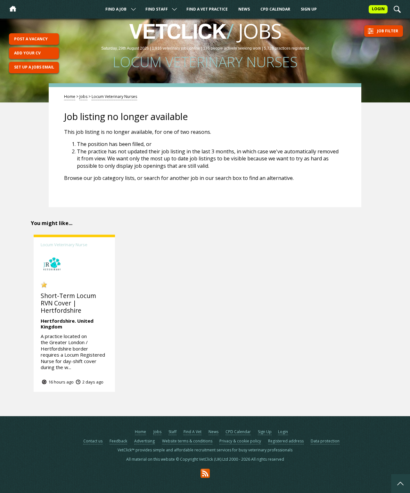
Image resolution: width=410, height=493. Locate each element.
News (244, 9)
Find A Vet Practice (207, 9)
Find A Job (116, 9)
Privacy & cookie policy (240, 441)
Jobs (83, 96)
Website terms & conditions (187, 441)
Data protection (325, 441)
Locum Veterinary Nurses (114, 96)
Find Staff (156, 9)
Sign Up (309, 9)
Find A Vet (192, 431)
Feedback (118, 441)
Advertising (144, 441)
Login (283, 431)
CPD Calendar (275, 9)
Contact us (92, 441)
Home (69, 96)
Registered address (286, 441)
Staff (172, 431)
